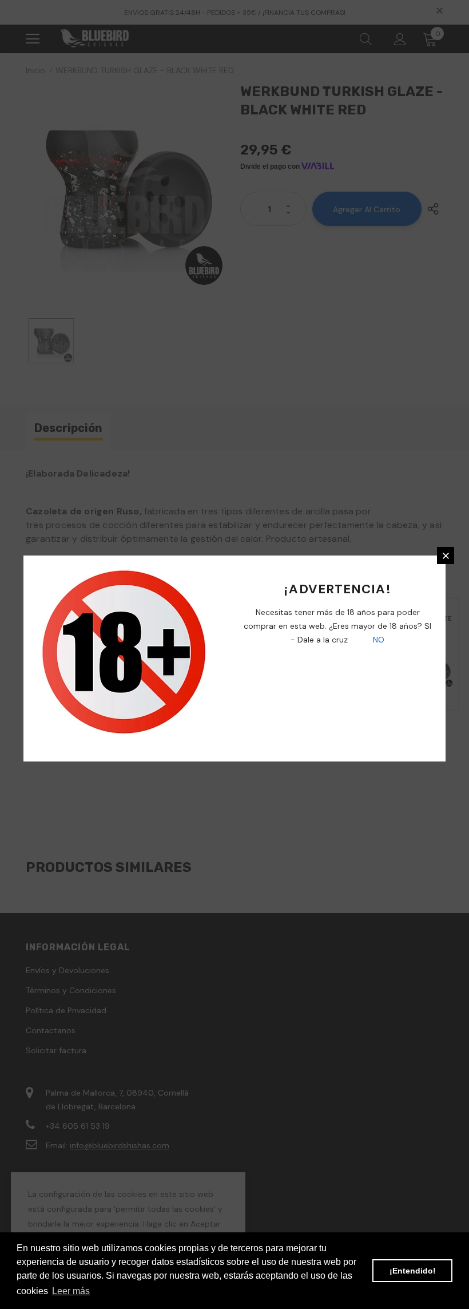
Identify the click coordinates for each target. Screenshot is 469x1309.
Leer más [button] (71, 1291)
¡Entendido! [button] (412, 1270)
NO (377, 639)
